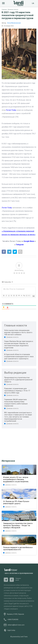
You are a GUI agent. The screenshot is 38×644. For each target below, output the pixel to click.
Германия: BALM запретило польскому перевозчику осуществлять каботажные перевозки (16, 403)
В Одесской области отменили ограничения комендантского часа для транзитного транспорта (18, 356)
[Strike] (11, 295)
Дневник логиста (13, 9)
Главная (4, 9)
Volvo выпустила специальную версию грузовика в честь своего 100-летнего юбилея (18, 332)
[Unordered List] (16, 295)
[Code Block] (21, 295)
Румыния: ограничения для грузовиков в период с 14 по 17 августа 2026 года (17, 391)
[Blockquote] (19, 295)
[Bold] (3, 295)
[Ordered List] (14, 295)
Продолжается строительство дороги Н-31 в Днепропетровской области (18, 380)
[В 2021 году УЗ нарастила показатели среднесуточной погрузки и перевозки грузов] (4, 252)
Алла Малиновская (14, 23)
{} (26, 295)
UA (33, 3)
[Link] (24, 295)
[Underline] (8, 295)
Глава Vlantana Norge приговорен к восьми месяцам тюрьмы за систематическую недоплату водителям (18, 344)
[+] (29, 295)
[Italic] (6, 295)
